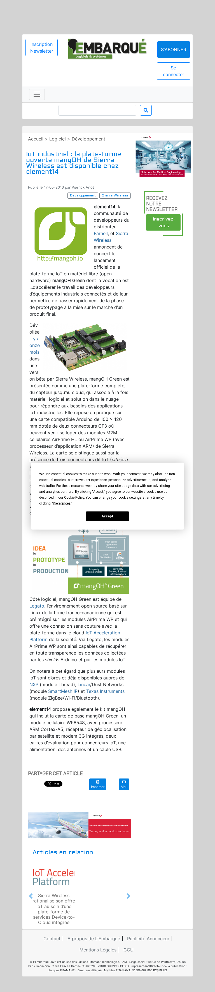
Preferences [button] (62, 503)
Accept (107, 516)
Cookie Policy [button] (74, 497)
